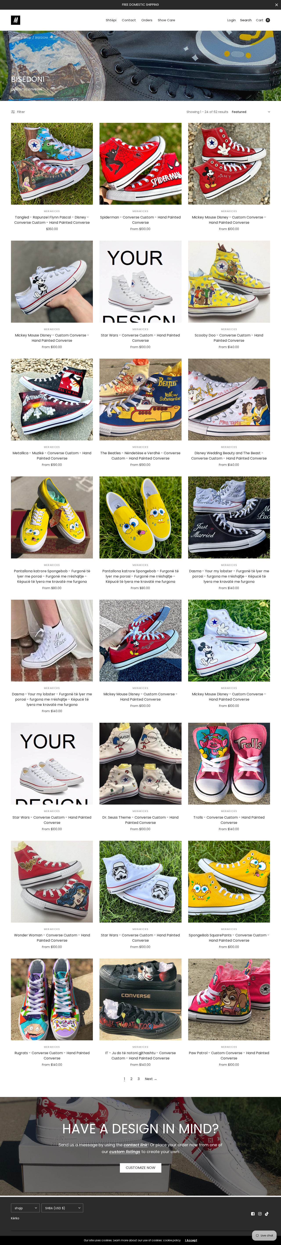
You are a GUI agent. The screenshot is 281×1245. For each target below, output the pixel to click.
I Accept (191, 1240)
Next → (151, 1078)
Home (15, 38)
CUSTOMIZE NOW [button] (140, 1167)
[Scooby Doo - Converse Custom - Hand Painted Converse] (229, 281)
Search (246, 20)
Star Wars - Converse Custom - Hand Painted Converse (140, 338)
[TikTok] (267, 1214)
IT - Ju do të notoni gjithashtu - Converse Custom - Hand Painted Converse (140, 1055)
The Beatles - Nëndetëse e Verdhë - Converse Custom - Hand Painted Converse (140, 456)
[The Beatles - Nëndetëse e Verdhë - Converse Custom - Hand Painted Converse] (140, 399)
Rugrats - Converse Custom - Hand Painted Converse (52, 1055)
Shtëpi (111, 20)
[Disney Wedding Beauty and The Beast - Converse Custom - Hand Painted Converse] (229, 399)
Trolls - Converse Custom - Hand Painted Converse (229, 820)
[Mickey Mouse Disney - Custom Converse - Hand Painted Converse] (229, 164)
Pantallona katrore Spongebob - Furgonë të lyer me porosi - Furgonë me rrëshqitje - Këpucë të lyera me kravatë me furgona (52, 576)
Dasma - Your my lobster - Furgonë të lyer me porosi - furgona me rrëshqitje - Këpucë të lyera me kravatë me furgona (229, 576)
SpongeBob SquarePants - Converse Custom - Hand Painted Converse (229, 938)
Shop (27, 38)
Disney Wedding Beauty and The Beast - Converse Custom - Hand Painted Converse (229, 456)
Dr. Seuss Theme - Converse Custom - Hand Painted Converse (140, 820)
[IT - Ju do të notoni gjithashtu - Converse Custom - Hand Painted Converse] (140, 999)
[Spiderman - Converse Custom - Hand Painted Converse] (140, 164)
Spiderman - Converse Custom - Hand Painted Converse (140, 220)
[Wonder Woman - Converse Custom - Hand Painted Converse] (52, 882)
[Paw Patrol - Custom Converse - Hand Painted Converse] (229, 999)
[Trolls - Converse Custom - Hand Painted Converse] (229, 764)
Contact (129, 20)
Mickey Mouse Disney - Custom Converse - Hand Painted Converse (229, 220)
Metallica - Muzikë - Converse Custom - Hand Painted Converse (52, 456)
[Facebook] (253, 1214)
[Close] (276, 4)
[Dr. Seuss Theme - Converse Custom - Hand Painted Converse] (140, 764)
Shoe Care (166, 20)
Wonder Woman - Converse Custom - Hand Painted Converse (52, 938)
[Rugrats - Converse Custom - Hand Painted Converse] (52, 999)
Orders (146, 20)
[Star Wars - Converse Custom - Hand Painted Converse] (140, 281)
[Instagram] (260, 1214)
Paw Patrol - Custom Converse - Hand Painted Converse (229, 1055)
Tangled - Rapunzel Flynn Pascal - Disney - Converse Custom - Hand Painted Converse (52, 220)
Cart (259, 20)
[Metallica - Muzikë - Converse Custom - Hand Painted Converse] (52, 399)
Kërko (15, 1218)
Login (231, 20)
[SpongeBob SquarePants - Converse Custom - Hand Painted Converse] (229, 882)
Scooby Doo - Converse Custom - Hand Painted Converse (229, 338)
